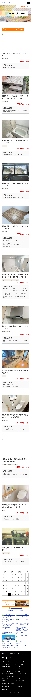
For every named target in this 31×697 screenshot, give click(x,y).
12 (3, 574)
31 (6, 580)
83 (27, 594)
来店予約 (18, 678)
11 (27, 571)
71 (18, 591)
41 (9, 583)
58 (6, 588)
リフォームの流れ (6, 664)
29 (27, 577)
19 (24, 574)
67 (6, 591)
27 (21, 577)
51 (12, 585)
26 (18, 577)
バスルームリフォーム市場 (8, 676)
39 (3, 583)
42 (12, 583)
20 (27, 574)
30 (3, 580)
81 (21, 594)
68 (9, 591)
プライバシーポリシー (21, 680)
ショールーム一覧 (6, 666)
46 (24, 583)
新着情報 (18, 669)
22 (6, 577)
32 (9, 580)
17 (18, 574)
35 (18, 580)
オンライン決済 (19, 664)
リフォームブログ (6, 671)
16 (15, 574)
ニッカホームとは (20, 661)
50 (9, 585)
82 (24, 594)
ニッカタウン (19, 676)
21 (3, 577)
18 (21, 574)
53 (18, 585)
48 (3, 585)
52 (15, 585)
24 (12, 577)
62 (18, 588)
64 (24, 588)
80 (18, 594)
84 (15, 597)
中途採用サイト (19, 686)
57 (3, 588)
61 (15, 588)
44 (18, 583)
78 (12, 594)
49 (6, 585)
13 (6, 574)
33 (12, 580)
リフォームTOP (5, 661)
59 (9, 588)
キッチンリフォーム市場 (7, 673)
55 (24, 585)
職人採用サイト (5, 689)
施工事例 (18, 666)
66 (3, 591)
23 (9, 577)
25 (15, 577)
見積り (3, 680)
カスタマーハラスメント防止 (8, 683)
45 (21, 583)
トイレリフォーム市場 (21, 673)
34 (15, 580)
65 (27, 588)
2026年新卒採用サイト (7, 686)
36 (21, 580)
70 (15, 591)
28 (24, 577)
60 (12, 588)
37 (24, 580)
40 (6, 583)
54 (21, 585)
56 (27, 585)
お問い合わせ (5, 678)
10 (24, 571)
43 (15, 583)
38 (27, 580)
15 (12, 574)
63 (21, 588)
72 (21, 591)
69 (12, 591)
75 (3, 594)
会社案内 (18, 671)
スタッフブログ (5, 669)
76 (6, 594)
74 (27, 591)
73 (24, 591)
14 (9, 574)
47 (27, 583)
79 (15, 594)
